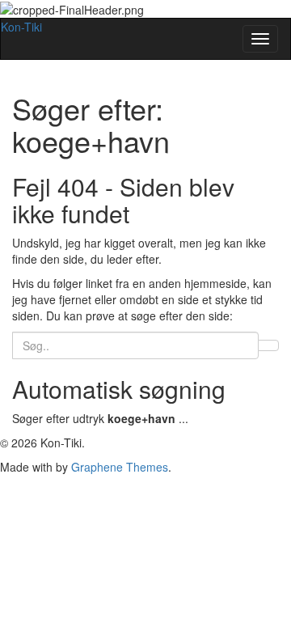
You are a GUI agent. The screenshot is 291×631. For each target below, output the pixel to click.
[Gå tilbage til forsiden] (148, 8)
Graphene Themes (119, 467)
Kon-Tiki (21, 27)
